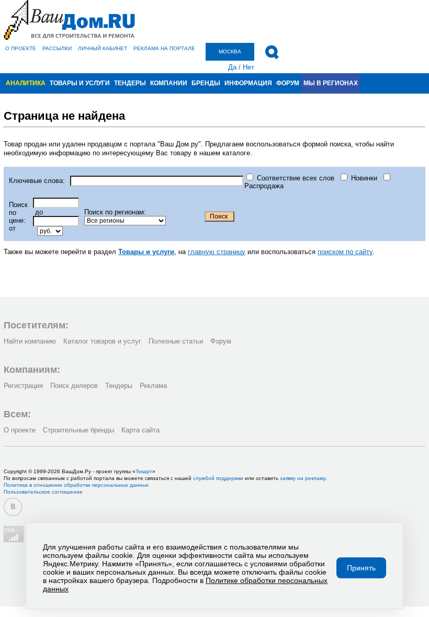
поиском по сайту (345, 252)
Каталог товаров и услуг (102, 341)
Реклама (153, 386)
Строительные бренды (78, 430)
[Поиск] (272, 52)
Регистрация (23, 386)
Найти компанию (30, 341)
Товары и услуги (80, 83)
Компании (168, 83)
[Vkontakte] (13, 507)
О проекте (20, 48)
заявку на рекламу (302, 478)
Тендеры (130, 83)
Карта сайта (140, 430)
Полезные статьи (176, 341)
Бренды (205, 83)
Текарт (144, 471)
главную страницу (216, 252)
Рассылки (57, 48)
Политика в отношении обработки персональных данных (76, 485)
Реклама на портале (164, 48)
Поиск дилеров (74, 386)
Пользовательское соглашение (43, 492)
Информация (248, 83)
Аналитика (26, 83)
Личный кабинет (102, 48)
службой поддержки (218, 478)
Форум (287, 83)
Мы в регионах (330, 83)
